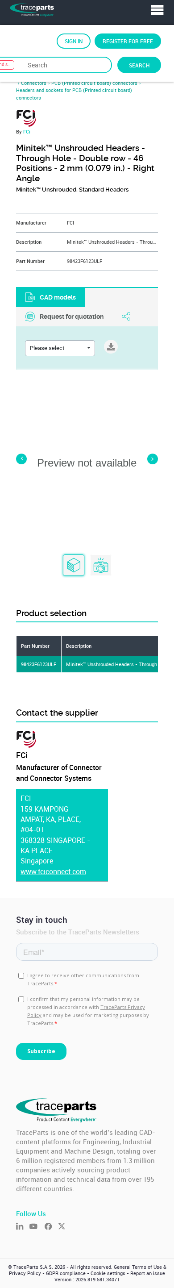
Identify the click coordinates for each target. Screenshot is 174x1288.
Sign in (74, 41)
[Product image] (101, 565)
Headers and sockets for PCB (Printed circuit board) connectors (74, 93)
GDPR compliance (66, 1273)
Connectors (33, 83)
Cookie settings (108, 1273)
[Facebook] (51, 1227)
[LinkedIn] (22, 1227)
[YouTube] (36, 1227)
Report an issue (147, 1273)
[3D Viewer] (74, 565)
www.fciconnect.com (53, 871)
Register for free (128, 41)
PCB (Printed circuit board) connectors (94, 83)
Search (139, 65)
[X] (64, 1227)
